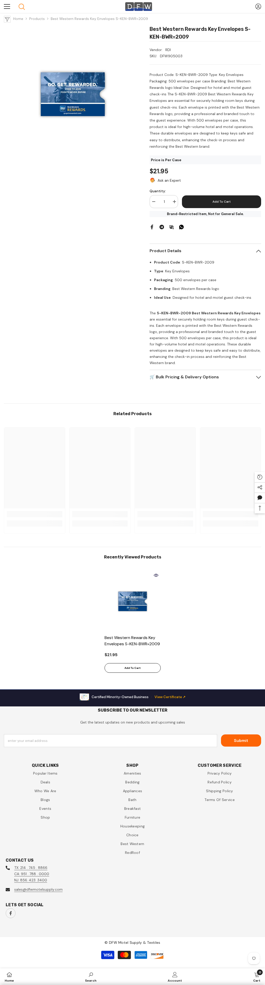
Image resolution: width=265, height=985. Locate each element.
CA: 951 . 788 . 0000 (31, 873)
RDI (168, 49)
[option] (132, 623)
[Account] (258, 6)
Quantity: (158, 191)
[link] (34, 514)
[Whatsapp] (181, 226)
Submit (241, 740)
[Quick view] (156, 575)
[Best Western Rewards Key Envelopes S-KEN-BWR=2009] (132, 601)
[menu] (7, 6)
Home (18, 18)
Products (37, 18)
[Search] (22, 7)
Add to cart (221, 202)
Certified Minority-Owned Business (139, 697)
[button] (260, 498)
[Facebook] (152, 226)
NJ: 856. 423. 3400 (30, 880)
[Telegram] (161, 226)
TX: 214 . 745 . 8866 (30, 867)
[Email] (171, 226)
